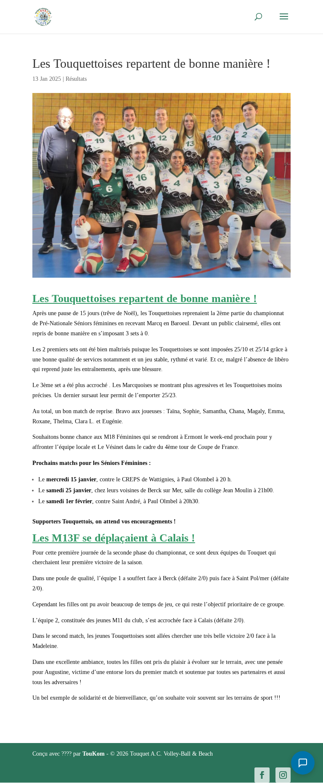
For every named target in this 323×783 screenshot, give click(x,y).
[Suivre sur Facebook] (262, 775)
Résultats (76, 79)
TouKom (94, 754)
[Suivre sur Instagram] (283, 775)
